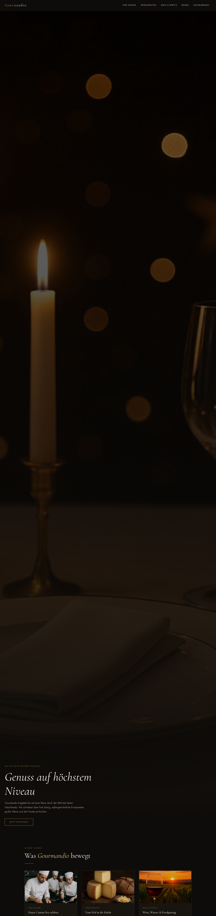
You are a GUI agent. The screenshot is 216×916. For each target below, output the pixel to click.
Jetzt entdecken (19, 822)
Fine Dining (129, 5)
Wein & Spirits (169, 5)
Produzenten (148, 5)
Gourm (16, 5)
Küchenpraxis (201, 5)
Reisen (185, 5)
